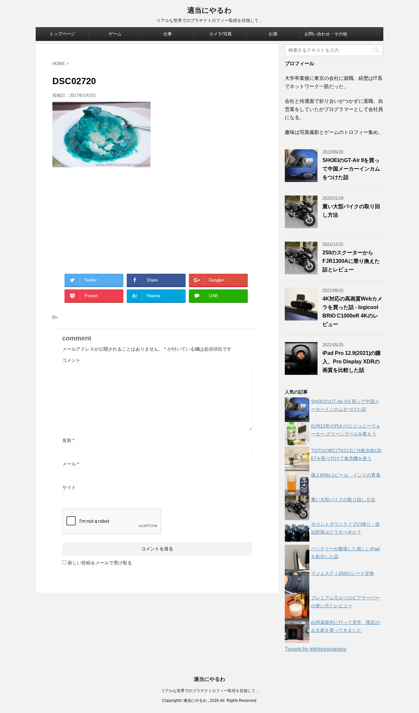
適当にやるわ (209, 10)
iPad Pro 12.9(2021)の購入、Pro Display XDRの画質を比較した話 (351, 361)
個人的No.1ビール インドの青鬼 (345, 475)
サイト (69, 487)
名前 (68, 440)
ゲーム (115, 33)
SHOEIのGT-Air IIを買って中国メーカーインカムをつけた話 (351, 168)
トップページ (62, 33)
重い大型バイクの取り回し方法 (343, 499)
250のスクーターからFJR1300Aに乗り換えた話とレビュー (351, 261)
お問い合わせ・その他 (325, 33)
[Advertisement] (157, 219)
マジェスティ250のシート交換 (342, 573)
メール (70, 463)
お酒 (273, 33)
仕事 (167, 33)
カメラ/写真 (220, 33)
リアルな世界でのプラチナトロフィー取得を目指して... (209, 690)
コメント (71, 360)
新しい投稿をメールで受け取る (100, 562)
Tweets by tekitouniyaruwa (315, 649)
